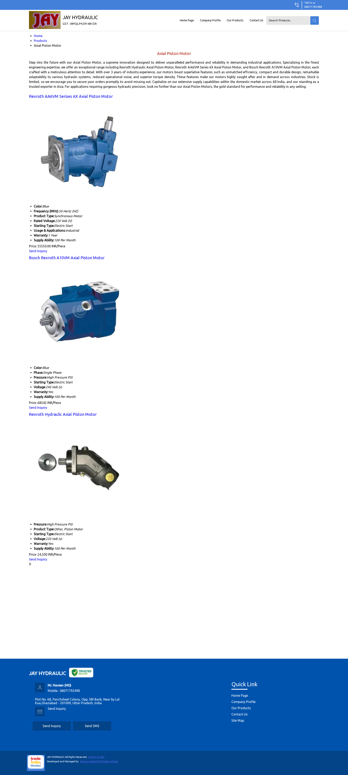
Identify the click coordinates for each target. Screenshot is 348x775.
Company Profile (210, 20)
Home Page (187, 20)
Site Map (237, 720)
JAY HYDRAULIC (80, 20)
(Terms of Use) (96, 757)
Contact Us (256, 20)
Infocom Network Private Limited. (99, 761)
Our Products (235, 20)
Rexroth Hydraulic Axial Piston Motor (63, 414)
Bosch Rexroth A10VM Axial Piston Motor (67, 257)
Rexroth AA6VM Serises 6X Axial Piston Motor (71, 96)
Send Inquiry (38, 251)
